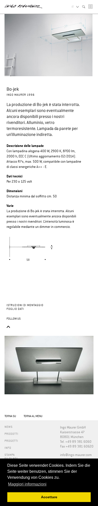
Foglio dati (15, 309)
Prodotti (11, 434)
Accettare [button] (49, 497)
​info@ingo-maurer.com (76, 455)
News (9, 427)
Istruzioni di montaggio (25, 305)
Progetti (11, 441)
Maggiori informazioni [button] (27, 484)
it (73, 6)
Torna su (10, 416)
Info (8, 448)
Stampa (10, 455)
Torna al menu (33, 416)
